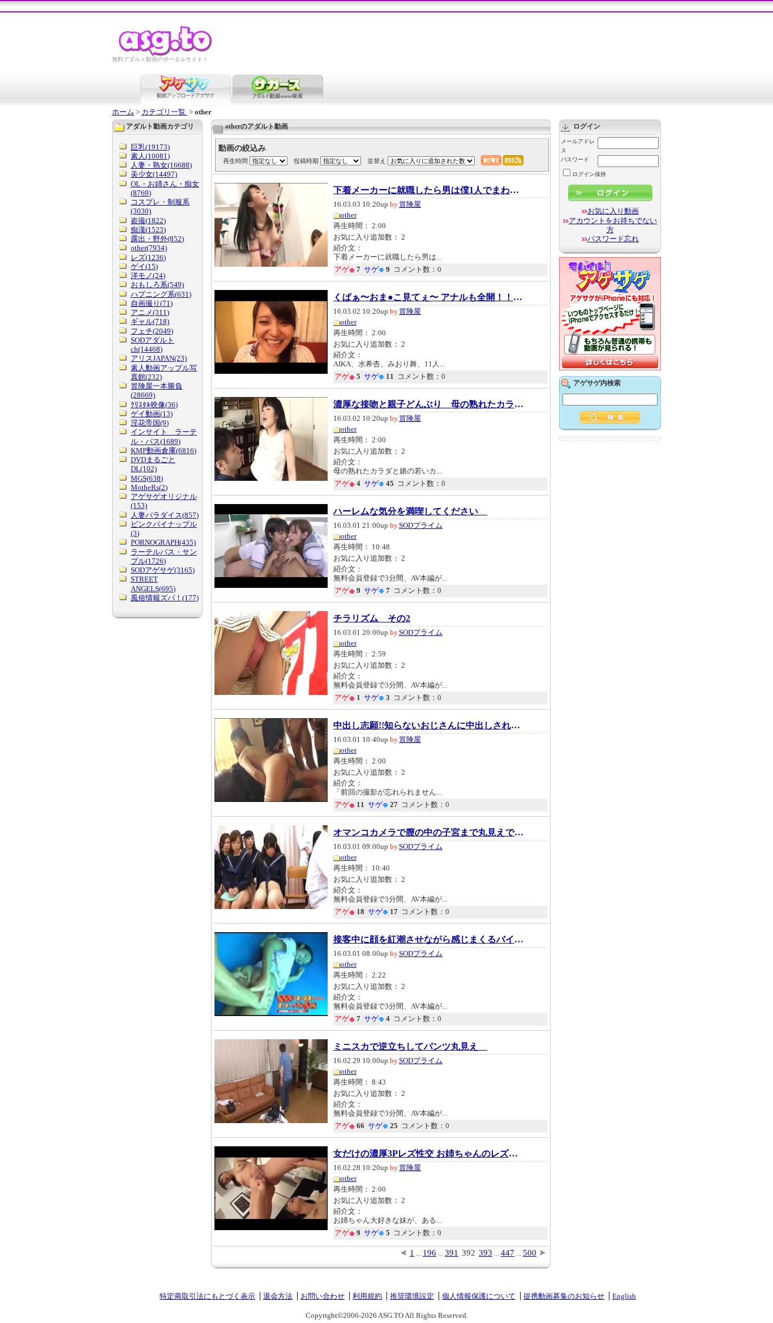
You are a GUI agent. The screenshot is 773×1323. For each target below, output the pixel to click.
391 (451, 1252)
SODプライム (421, 525)
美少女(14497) (154, 174)
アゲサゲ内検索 (597, 383)
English (624, 1296)
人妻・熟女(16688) (161, 165)
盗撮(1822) (148, 220)
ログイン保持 (589, 174)
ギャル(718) (150, 321)
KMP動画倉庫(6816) (163, 450)
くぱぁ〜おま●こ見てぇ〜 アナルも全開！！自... (429, 297)
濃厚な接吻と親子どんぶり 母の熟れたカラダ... (429, 404)
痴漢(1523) (148, 229)
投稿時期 (306, 160)
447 (507, 1252)
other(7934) (149, 248)
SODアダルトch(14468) (152, 344)
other (349, 215)
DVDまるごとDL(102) (153, 464)
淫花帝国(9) (150, 423)
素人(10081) (150, 156)
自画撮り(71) (152, 303)
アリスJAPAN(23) (159, 358)
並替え (376, 160)
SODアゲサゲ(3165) (163, 570)
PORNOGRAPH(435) (163, 542)
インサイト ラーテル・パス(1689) (164, 436)
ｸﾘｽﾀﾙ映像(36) (154, 404)
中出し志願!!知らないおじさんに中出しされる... (429, 725)
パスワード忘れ (613, 238)
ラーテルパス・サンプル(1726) (164, 556)
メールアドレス (578, 145)
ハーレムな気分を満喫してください (410, 511)
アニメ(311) (150, 312)
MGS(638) (147, 478)
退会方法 (278, 1296)
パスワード (575, 159)
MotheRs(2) (149, 487)
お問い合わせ (322, 1296)
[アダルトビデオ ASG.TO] (166, 54)
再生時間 (235, 160)
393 (485, 1252)
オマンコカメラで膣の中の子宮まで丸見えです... (429, 832)
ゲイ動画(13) (152, 413)
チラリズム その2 (371, 618)
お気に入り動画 (613, 211)
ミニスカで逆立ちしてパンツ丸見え (410, 1046)
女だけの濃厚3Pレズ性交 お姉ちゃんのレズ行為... (429, 1153)
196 (429, 1252)
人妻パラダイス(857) (165, 515)
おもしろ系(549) (157, 284)
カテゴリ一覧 (164, 112)
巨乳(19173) (150, 147)
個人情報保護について (479, 1296)
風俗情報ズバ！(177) (165, 598)
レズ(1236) (148, 257)
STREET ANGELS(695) (153, 583)
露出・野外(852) (157, 238)
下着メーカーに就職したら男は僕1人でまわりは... (429, 190)
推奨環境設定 (412, 1296)
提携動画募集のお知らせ (563, 1296)
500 (529, 1252)
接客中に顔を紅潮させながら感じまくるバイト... (429, 939)
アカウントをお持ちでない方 (613, 225)
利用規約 (367, 1296)
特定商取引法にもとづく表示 (207, 1296)
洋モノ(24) (148, 275)
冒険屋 (410, 204)
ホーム (123, 112)
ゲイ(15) (144, 266)
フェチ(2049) (152, 331)
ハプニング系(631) (161, 294)
